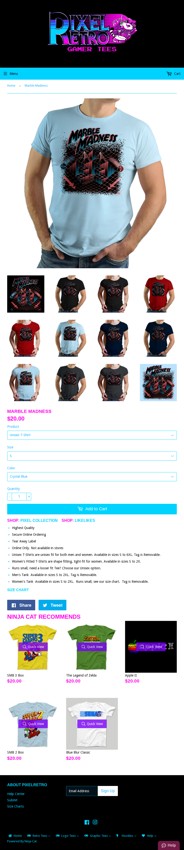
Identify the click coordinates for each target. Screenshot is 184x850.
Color (11, 468)
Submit (12, 800)
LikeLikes (85, 520)
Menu (14, 74)
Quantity (13, 489)
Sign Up (108, 791)
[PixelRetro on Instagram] (95, 823)
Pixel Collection (39, 520)
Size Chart (18, 590)
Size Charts (15, 806)
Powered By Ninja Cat (22, 841)
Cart (176, 74)
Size (10, 447)
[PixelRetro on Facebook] (86, 823)
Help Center (16, 794)
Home (11, 85)
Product (13, 426)
